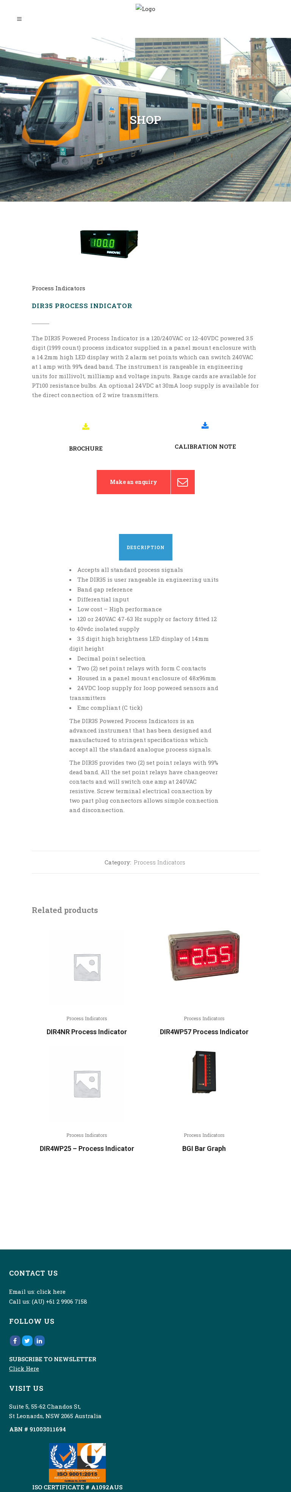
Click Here (24, 1368)
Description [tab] (146, 547)
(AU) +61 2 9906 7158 (59, 1301)
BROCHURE (86, 448)
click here (51, 1291)
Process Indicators (58, 288)
